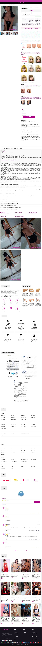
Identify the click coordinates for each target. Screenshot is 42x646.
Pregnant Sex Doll (23, 420)
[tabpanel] (21, 529)
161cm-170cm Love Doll (33, 441)
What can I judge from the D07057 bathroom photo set (8, 207)
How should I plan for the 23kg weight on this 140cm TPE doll (9, 205)
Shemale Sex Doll (23, 418)
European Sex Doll (32, 427)
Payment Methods (34, 634)
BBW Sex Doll (3, 418)
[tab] (3, 505)
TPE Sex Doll (12, 434)
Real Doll (12, 467)
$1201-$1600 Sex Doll (4, 462)
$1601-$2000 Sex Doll (14, 462)
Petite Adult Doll (13, 418)
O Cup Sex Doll (3, 455)
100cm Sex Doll (13, 439)
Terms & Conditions (34, 637)
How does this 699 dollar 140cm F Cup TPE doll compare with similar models (11, 213)
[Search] (40, 3)
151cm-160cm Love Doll (24, 441)
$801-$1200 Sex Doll (33, 460)
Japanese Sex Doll (13, 425)
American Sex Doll (23, 427)
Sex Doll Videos (24, 634)
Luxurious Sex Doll (13, 460)
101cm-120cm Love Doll (24, 439)
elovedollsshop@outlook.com (31, 0)
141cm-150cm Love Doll (14, 441)
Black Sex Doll (22, 425)
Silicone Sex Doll (3, 434)
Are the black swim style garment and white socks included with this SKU (10, 209)
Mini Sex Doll (12, 416)
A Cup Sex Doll (23, 448)
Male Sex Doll (32, 418)
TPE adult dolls (4, 175)
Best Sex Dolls (32, 416)
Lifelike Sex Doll (3, 416)
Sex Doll (2, 467)
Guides (12, 469)
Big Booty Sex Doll (13, 420)
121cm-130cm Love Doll (33, 439)
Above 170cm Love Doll (4, 443)
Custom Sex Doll (32, 467)
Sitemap (29, 645)
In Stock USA (3, 469)
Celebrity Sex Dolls (3, 429)
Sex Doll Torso (22, 416)
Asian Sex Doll (3, 427)
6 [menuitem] (21, 551)
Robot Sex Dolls (32, 425)
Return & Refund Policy (35, 638)
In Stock (14, 639)
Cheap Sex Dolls (3, 460)
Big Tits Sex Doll (3, 448)
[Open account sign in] (34, 3)
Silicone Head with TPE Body (24, 434)
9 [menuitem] (24, 551)
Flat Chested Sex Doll (14, 448)
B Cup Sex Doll (32, 448)
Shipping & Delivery (34, 639)
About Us (33, 631)
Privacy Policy (33, 635)
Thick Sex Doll (3, 420)
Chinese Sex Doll (13, 427)
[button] (6, 514)
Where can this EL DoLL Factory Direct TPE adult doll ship (8, 211)
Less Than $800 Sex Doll (24, 460)
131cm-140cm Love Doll (4, 441)
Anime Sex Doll (3, 425)
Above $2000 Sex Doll (23, 462)
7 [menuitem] (22, 551)
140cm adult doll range (31, 184)
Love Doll (3, 4)
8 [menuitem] (23, 551)
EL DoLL (4, 152)
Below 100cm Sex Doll (4, 439)
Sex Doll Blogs (24, 635)
